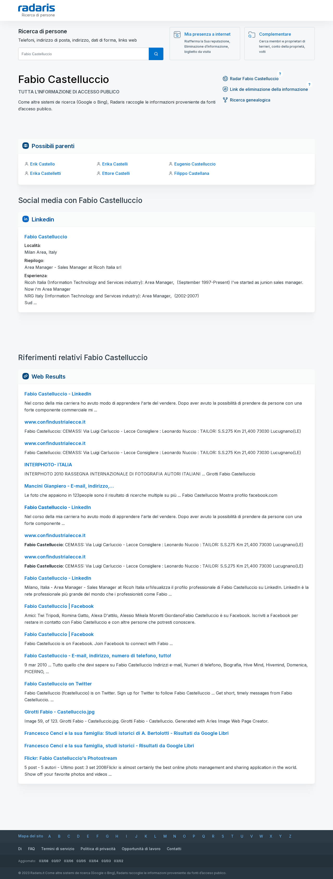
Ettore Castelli (116, 173)
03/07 (56, 861)
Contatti (174, 848)
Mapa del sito (30, 836)
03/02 (118, 861)
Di (20, 848)
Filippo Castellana (191, 173)
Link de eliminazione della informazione (269, 89)
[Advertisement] (166, 127)
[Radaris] (36, 7)
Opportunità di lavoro (141, 848)
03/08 (43, 861)
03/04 (93, 861)
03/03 (106, 861)
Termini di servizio (57, 848)
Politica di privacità (98, 848)
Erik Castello (42, 164)
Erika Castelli (115, 164)
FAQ (31, 848)
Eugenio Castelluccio (195, 164)
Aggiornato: (27, 861)
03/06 (68, 861)
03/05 (81, 861)
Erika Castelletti (45, 173)
